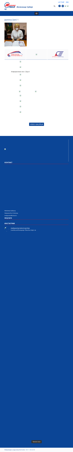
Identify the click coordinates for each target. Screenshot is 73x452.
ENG (67, 2)
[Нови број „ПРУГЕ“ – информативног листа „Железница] (14, 238)
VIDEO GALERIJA (36, 124)
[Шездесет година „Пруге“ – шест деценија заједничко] (58, 386)
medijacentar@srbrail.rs (10, 215)
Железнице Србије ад (9, 210)
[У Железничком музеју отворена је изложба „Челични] (58, 283)
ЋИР (63, 2)
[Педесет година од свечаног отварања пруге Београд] (14, 339)
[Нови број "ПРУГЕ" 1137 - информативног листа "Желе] (36, 238)
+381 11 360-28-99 (30, 450)
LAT (59, 2)
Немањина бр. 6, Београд (11, 213)
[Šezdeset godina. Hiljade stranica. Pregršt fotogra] (36, 343)
